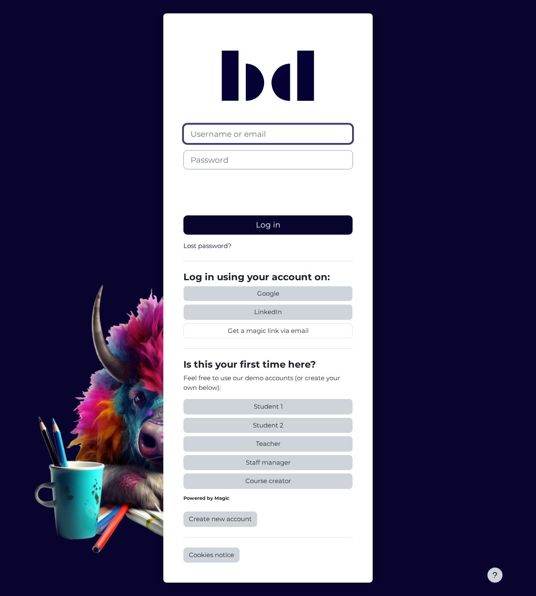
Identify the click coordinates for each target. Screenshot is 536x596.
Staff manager (268, 462)
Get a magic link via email (268, 331)
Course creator (268, 481)
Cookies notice (211, 555)
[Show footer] (494, 575)
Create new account (220, 519)
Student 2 (268, 425)
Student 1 (268, 406)
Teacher (268, 444)
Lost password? (207, 246)
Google (268, 293)
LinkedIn (268, 312)
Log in (268, 225)
